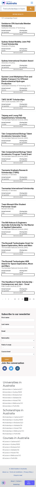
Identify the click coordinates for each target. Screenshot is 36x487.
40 (15, 299)
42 (22, 299)
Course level (5, 352)
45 (33, 299)
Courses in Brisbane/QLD (11, 447)
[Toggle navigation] (31, 3)
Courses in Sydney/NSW (11, 444)
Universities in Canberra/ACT (12, 389)
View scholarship (18, 34)
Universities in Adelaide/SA (12, 398)
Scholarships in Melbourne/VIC (13, 431)
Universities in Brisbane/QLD (12, 395)
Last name (5, 324)
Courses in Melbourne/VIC (12, 455)
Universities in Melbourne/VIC (13, 403)
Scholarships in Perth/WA (11, 434)
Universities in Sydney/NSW (12, 392)
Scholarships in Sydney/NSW (13, 420)
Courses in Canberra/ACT (11, 441)
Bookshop (16, 484)
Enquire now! (18, 475)
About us (5, 472)
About (13, 481)
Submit (7, 359)
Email (3, 331)
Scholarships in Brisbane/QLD (13, 423)
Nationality (5, 338)
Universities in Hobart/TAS (12, 400)
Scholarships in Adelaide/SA (12, 425)
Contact (18, 481)
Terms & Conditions (16, 472)
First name (5, 317)
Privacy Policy (28, 472)
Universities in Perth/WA (11, 406)
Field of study (6, 345)
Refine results (18, 14)
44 (30, 299)
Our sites (28, 482)
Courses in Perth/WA (10, 458)
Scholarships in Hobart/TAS (12, 428)
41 (18, 299)
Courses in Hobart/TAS (11, 453)
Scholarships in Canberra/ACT (13, 417)
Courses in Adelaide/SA (11, 450)
